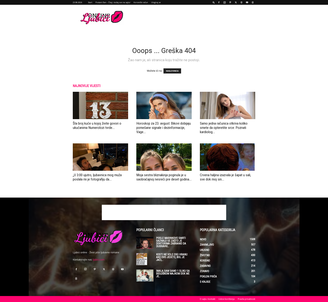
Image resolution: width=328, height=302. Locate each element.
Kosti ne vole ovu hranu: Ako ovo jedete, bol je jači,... (172, 257)
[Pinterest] (230, 2)
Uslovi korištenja (226, 299)
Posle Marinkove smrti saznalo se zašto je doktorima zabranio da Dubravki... (171, 242)
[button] (213, 2)
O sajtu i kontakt (207, 299)
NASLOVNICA (172, 71)
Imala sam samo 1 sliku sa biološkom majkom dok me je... (173, 273)
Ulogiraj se (156, 2)
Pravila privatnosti (246, 299)
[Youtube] (247, 2)
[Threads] (252, 2)
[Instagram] (224, 2)
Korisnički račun (141, 2)
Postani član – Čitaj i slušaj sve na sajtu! (112, 2)
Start (90, 2)
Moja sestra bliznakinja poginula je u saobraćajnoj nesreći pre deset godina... (164, 177)
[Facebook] (218, 2)
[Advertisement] (193, 17)
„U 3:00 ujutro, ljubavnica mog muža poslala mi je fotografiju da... (97, 177)
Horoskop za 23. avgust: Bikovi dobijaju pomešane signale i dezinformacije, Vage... (163, 127)
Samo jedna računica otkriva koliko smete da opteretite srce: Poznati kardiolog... (224, 127)
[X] (235, 2)
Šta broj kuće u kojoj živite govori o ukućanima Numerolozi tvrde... (97, 125)
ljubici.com (99, 259)
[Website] (241, 2)
